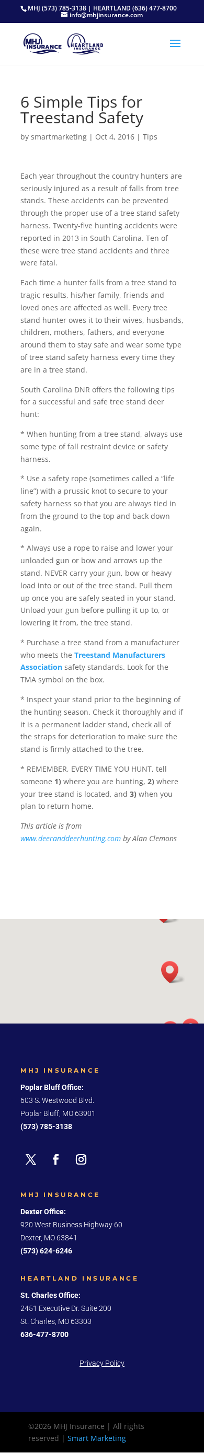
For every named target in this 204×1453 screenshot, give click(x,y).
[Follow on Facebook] (56, 1159)
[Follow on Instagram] (81, 1159)
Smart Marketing (96, 1438)
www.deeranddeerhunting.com (70, 838)
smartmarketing (59, 137)
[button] (173, 972)
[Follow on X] (30, 1159)
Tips (150, 137)
